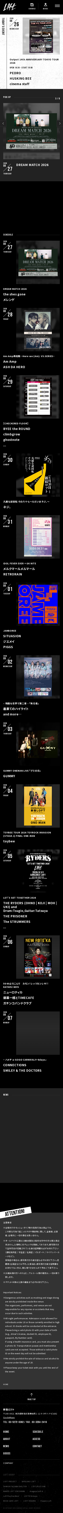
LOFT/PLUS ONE (39, 1486)
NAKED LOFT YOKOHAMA (14, 1491)
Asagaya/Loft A (36, 1491)
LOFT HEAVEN (29, 1501)
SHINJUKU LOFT (29, 1481)
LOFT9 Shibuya (30, 1496)
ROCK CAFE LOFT (11, 1501)
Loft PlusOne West (11, 1496)
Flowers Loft (46, 1501)
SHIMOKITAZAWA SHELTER (15, 1486)
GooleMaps (9, 1417)
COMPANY (8, 1463)
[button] (3, 123)
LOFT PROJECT (10, 1481)
